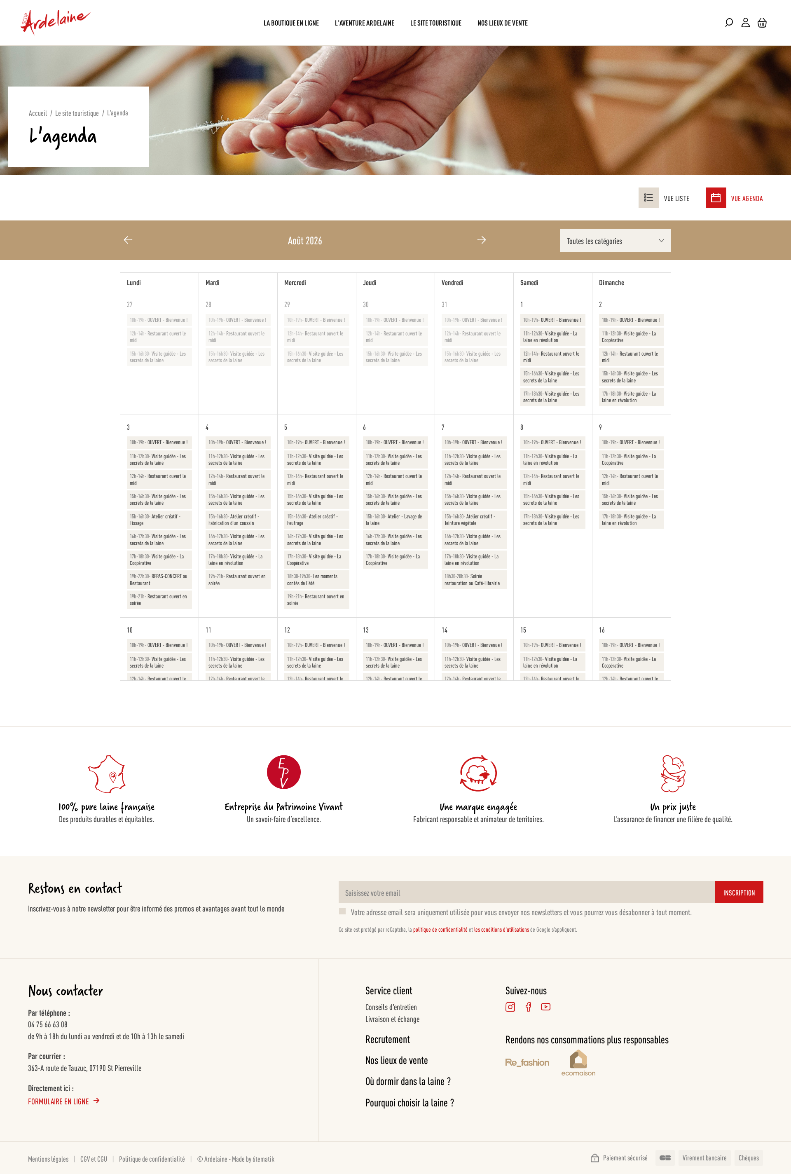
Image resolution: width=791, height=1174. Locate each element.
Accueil (38, 112)
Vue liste (676, 198)
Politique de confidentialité (152, 1158)
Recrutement (387, 1038)
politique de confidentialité (440, 929)
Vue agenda (747, 198)
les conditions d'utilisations (501, 929)
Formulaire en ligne (58, 1100)
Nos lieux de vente (396, 1059)
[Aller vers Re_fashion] (527, 1064)
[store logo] (56, 22)
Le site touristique (77, 112)
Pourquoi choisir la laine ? (409, 1102)
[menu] (395, 22)
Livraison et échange (392, 1018)
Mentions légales (48, 1158)
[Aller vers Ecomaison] (615, 1064)
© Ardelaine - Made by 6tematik (235, 1158)
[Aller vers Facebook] (528, 1007)
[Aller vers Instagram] (510, 1007)
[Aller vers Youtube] (545, 1007)
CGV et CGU (93, 1158)
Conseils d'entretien (391, 1006)
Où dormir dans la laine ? (408, 1080)
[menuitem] (291, 22)
